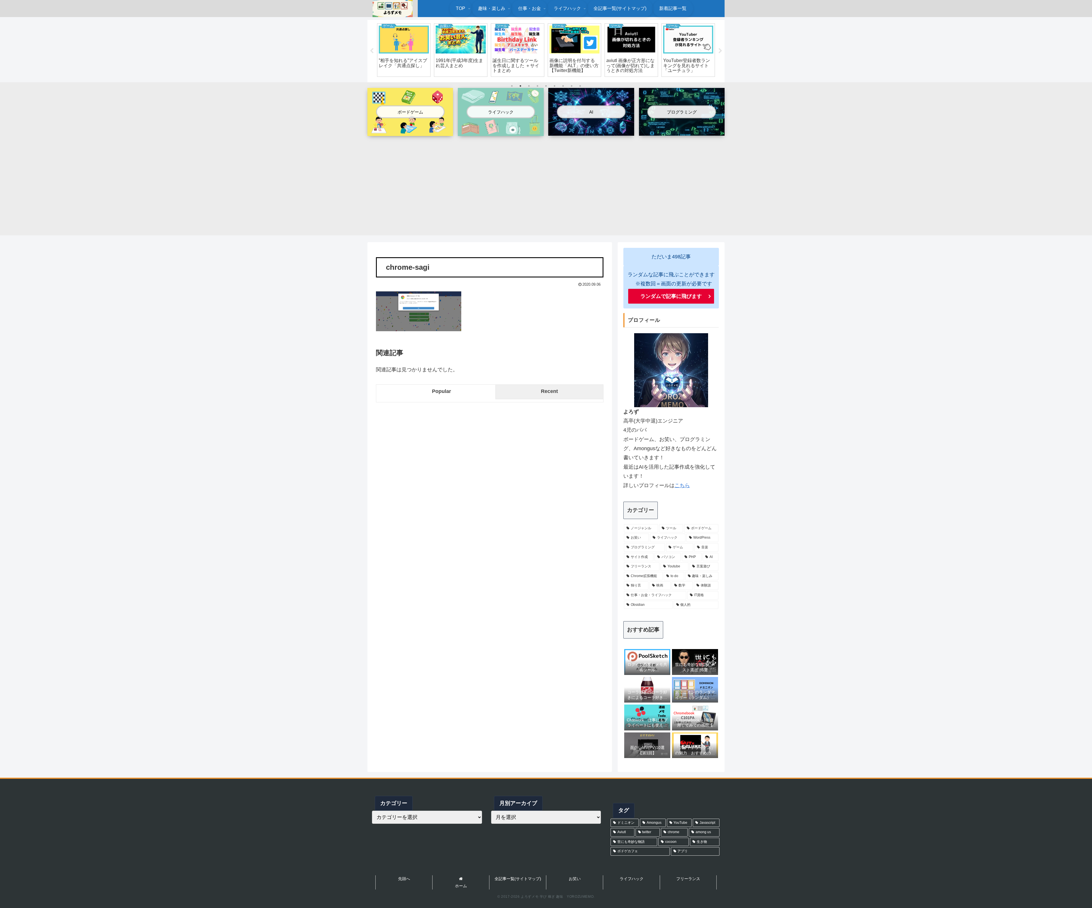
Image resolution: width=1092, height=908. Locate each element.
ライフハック (632, 878)
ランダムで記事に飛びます (671, 296)
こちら (682, 485)
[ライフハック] (500, 131)
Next (720, 51)
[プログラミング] (682, 131)
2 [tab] (520, 86)
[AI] (591, 131)
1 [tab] (512, 86)
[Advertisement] (546, 183)
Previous (372, 51)
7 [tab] (563, 86)
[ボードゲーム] (410, 131)
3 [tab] (529, 86)
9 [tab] (580, 86)
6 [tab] (554, 86)
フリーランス (688, 878)
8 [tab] (571, 86)
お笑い (575, 878)
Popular (441, 391)
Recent (549, 391)
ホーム (461, 886)
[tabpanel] (404, 50)
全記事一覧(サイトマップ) (518, 878)
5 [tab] (546, 86)
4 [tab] (537, 86)
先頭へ (404, 878)
